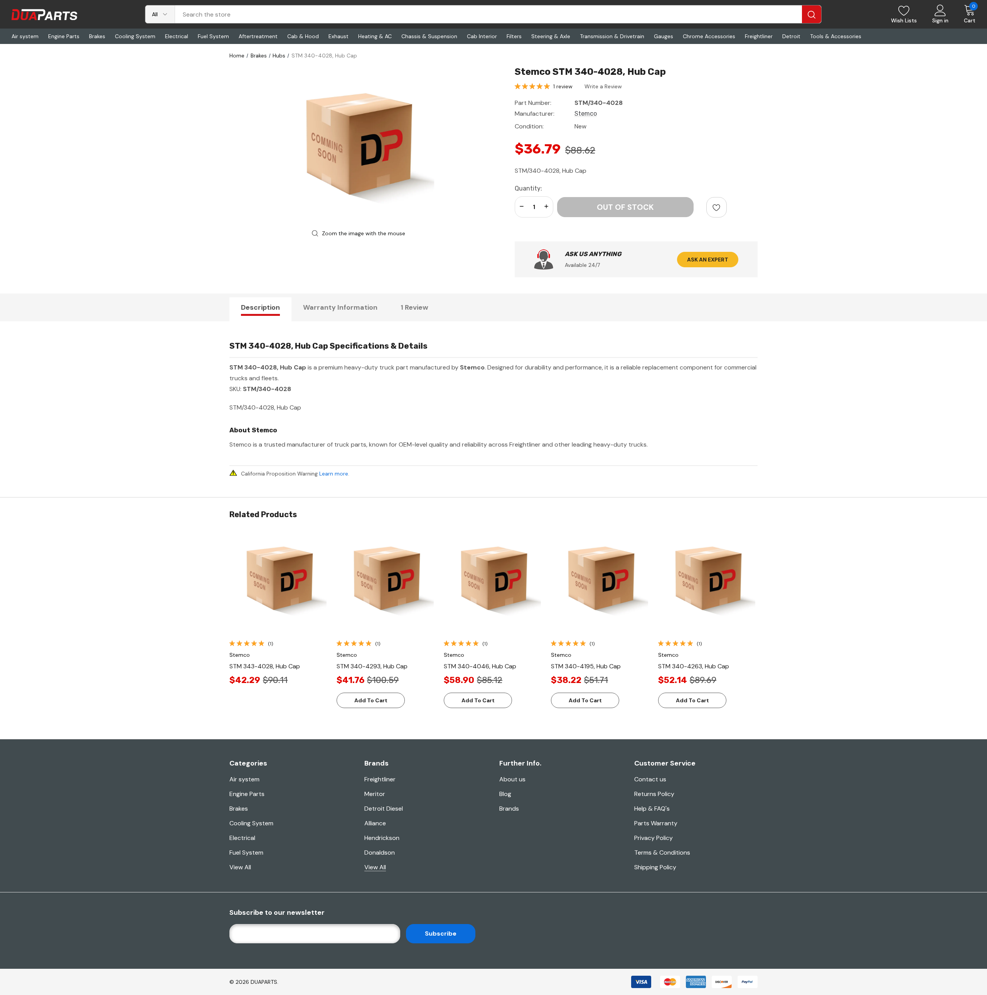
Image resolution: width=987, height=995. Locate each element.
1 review (563, 86)
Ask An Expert (707, 259)
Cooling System (251, 823)
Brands (509, 808)
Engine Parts (246, 794)
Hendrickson (381, 838)
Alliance (375, 823)
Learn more (333, 473)
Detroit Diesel (383, 808)
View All (240, 867)
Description (260, 307)
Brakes (238, 808)
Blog (505, 794)
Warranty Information (340, 307)
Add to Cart (370, 700)
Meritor (374, 794)
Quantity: (528, 188)
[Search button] (811, 14)
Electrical (242, 838)
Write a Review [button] (603, 86)
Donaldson (379, 852)
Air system (244, 779)
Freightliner (380, 779)
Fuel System (246, 852)
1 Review (414, 307)
